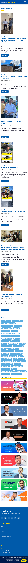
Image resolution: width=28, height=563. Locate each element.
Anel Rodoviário (17, 320)
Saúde (17, 363)
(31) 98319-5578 (6, 552)
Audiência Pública (7, 326)
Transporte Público (7, 371)
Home (2, 526)
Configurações (9, 560)
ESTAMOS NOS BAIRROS (9, 167)
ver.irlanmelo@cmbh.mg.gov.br (10, 548)
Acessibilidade (6, 320)
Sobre (2, 531)
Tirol (14, 368)
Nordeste (19, 351)
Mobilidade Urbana (7, 351)
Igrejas (22, 343)
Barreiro (18, 326)
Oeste (4, 356)
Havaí (4, 343)
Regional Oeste (6, 361)
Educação (5, 333)
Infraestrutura (18, 346)
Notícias (3, 36)
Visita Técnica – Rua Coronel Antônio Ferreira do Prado (14, 77)
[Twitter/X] (12, 518)
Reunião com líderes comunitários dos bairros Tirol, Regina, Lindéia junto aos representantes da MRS (13, 247)
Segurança (5, 366)
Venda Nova (5, 374)
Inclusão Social (6, 346)
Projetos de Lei (6, 358)
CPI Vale (14, 331)
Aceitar (23, 560)
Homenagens (13, 343)
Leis (3, 348)
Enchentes (15, 336)
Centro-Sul (5, 331)
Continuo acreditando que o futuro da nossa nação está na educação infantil (13, 40)
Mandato (3, 534)
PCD (21, 356)
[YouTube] (8, 518)
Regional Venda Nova (19, 361)
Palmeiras (13, 356)
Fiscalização (6, 341)
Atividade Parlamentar (8, 323)
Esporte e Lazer (6, 338)
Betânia (16, 328)
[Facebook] (2, 518)
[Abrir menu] (25, 2)
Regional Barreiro (19, 358)
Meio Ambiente (13, 348)
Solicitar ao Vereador (6, 536)
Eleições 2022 (15, 333)
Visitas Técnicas (16, 374)
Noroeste (5, 353)
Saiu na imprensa (7, 363)
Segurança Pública (17, 366)
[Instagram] (5, 518)
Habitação (15, 341)
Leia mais (4, 55)
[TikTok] (15, 518)
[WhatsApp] (18, 518)
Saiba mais (24, 557)
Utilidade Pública (20, 371)
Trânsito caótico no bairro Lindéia (13, 211)
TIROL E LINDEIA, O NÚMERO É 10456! (12, 123)
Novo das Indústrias (16, 353)
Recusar (17, 560)
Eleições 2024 (6, 336)
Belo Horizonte (6, 328)
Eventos (16, 338)
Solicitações (5, 368)
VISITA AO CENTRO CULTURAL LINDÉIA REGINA (11, 296)
